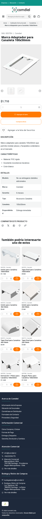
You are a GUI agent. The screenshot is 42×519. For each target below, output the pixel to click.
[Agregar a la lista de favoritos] (18, 256)
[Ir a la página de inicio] (21, 10)
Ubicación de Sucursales (11, 408)
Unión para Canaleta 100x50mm (9, 271)
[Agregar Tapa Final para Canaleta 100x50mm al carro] (37, 279)
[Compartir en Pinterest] (20, 226)
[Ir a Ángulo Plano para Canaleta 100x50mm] (31, 362)
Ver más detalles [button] (10, 468)
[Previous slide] (2, 91)
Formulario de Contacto (10, 414)
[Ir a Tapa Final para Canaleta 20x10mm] (31, 327)
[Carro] (39, 16)
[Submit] (29, 16)
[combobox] (19, 16)
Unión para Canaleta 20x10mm (30, 306)
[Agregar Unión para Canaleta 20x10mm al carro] (37, 314)
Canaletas (32, 23)
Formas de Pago (8, 432)
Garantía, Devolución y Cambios (13, 439)
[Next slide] (39, 91)
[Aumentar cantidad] (39, 107)
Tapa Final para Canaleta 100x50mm (31, 271)
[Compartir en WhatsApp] (14, 226)
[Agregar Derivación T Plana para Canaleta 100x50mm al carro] (16, 385)
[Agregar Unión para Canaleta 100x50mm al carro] (16, 279)
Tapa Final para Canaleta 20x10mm (31, 341)
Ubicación (13, 3)
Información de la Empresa (12, 405)
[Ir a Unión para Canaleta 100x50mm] (10, 256)
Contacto (22, 3)
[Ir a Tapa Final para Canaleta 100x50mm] (31, 256)
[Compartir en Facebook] (3, 226)
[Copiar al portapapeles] (25, 226)
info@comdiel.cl (10, 453)
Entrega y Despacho (9, 436)
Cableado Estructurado (18, 23)
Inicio (5, 23)
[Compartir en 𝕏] (8, 226)
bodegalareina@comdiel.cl (14, 480)
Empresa (4, 3)
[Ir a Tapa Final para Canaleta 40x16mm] (10, 327)
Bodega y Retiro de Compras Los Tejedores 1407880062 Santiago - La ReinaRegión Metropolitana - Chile (14, 486)
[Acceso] (34, 16)
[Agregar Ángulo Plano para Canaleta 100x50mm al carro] (37, 385)
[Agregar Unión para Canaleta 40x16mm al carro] (16, 314)
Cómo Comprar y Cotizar (11, 429)
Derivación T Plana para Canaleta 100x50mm (10, 377)
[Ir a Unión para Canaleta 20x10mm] (31, 291)
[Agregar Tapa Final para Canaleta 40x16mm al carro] (16, 349)
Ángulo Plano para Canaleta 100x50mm (30, 377)
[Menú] (3, 16)
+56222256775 (10, 456)
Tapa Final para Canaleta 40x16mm (10, 341)
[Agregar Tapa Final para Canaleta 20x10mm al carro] (37, 349)
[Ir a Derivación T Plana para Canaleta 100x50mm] (10, 362)
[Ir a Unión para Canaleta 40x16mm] (10, 291)
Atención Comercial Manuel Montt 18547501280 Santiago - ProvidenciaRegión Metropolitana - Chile (16, 462)
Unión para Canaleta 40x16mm (9, 306)
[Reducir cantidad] (3, 107)
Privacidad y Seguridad (10, 418)
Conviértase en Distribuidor (12, 411)
